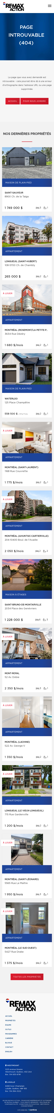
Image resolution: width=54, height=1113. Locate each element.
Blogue (8, 1043)
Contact (9, 1047)
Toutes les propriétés (27, 977)
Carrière (9, 1038)
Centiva (32, 1110)
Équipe (8, 1025)
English (8, 1051)
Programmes (11, 1034)
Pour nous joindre (34, 101)
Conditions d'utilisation (29, 1104)
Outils (8, 1029)
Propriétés (10, 1020)
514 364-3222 (15, 1091)
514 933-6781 (15, 1074)
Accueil (12, 101)
